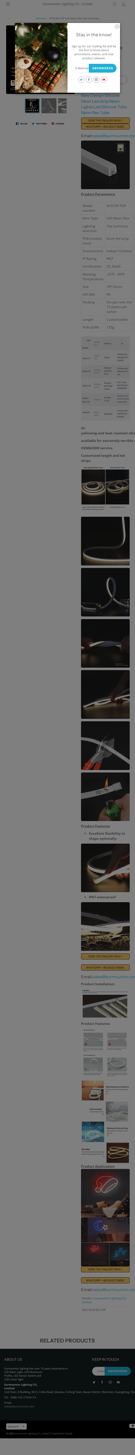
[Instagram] (96, 80)
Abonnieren (102, 68)
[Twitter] (81, 80)
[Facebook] (89, 80)
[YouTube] (104, 80)
